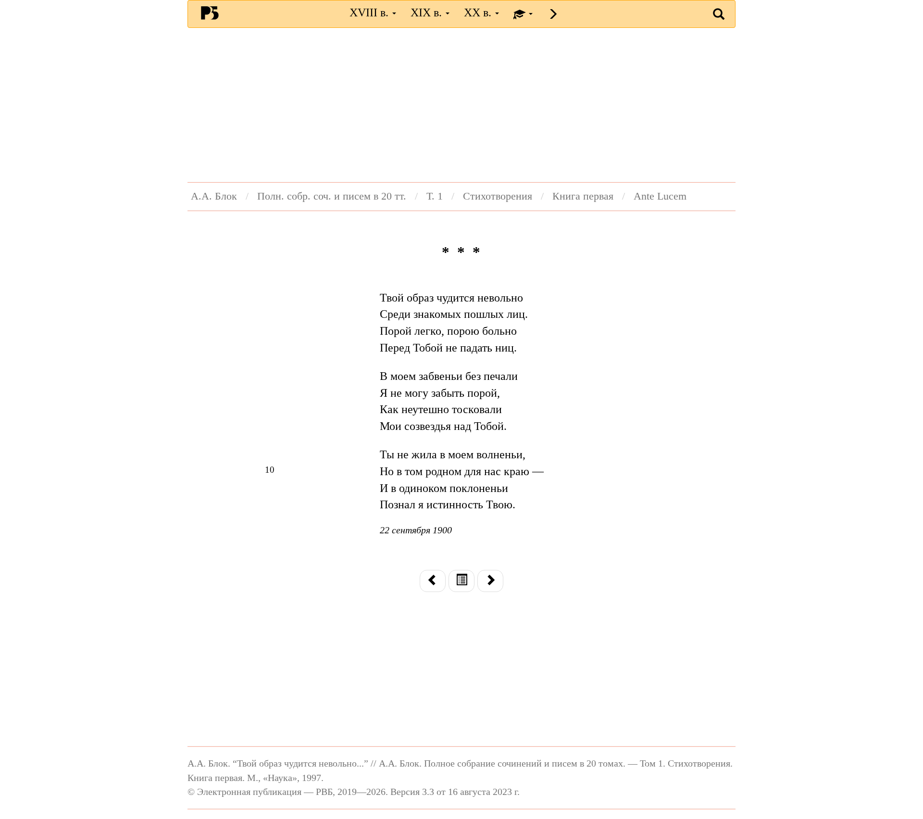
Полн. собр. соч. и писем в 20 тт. (331, 196)
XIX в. (428, 12)
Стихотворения (497, 196)
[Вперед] (490, 581)
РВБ (210, 12)
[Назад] (433, 581)
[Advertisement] (461, 105)
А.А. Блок (214, 196)
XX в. (479, 12)
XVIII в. (370, 12)
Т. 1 (434, 196)
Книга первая (582, 196)
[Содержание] (461, 581)
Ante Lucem (660, 196)
